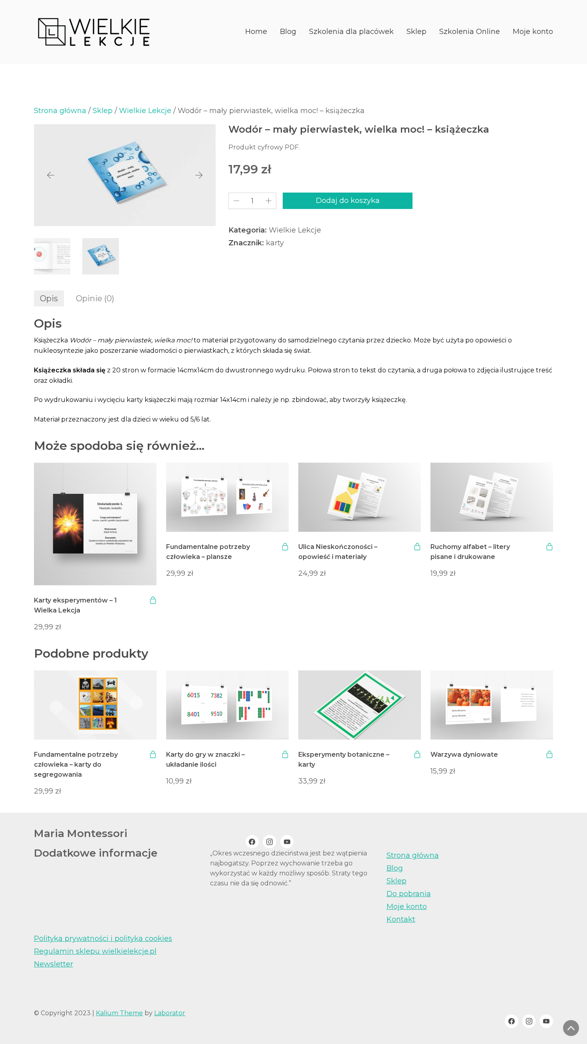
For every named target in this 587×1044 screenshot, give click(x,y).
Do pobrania (409, 893)
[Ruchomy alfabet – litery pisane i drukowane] (491, 497)
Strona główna (60, 110)
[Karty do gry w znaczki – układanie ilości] (227, 705)
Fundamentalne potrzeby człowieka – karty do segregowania (76, 764)
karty (275, 243)
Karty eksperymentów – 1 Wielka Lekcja (75, 605)
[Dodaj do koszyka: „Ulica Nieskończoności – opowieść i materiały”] (417, 546)
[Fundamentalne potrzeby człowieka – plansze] (227, 497)
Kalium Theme (119, 1013)
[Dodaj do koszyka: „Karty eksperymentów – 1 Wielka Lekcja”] (153, 600)
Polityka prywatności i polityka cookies (103, 938)
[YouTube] (287, 842)
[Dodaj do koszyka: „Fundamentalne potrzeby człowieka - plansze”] (285, 546)
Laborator (169, 1013)
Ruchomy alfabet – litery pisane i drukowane (470, 552)
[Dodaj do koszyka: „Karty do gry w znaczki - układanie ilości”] (285, 754)
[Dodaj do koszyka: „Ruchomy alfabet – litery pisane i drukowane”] (549, 546)
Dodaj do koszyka (348, 200)
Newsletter (53, 964)
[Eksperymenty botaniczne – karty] (359, 704)
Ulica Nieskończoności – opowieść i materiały (337, 552)
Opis (49, 298)
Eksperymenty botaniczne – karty (343, 759)
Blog (395, 868)
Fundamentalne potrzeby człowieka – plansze (208, 552)
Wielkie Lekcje (145, 110)
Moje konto (407, 906)
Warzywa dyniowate (464, 754)
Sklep (103, 110)
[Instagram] (269, 842)
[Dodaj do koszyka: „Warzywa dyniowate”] (549, 754)
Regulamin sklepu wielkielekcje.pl (95, 951)
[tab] (49, 298)
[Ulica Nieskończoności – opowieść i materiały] (359, 497)
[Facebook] (252, 842)
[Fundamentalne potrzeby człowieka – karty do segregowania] (95, 704)
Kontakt (401, 919)
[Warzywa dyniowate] (491, 705)
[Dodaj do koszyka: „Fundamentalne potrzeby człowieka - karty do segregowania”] (153, 754)
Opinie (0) (95, 298)
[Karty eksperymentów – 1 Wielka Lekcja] (95, 524)
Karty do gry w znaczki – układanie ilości (205, 759)
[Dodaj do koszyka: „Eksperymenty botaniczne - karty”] (417, 754)
